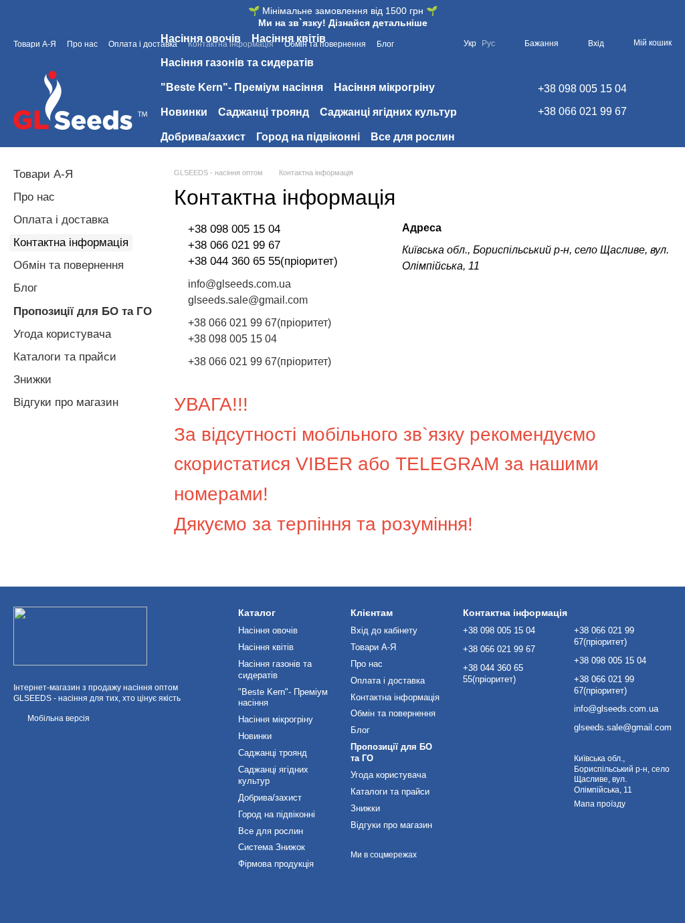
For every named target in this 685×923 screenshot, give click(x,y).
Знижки (32, 379)
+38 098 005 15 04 (582, 88)
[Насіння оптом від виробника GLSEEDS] (80, 635)
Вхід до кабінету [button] (384, 630)
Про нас (34, 197)
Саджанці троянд (263, 112)
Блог (25, 288)
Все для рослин (413, 136)
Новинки (184, 112)
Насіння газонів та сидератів (237, 62)
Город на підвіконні (308, 136)
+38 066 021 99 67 (582, 111)
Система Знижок (205, 161)
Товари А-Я (43, 174)
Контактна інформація (395, 697)
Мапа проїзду (599, 804)
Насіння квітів (289, 38)
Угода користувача (62, 334)
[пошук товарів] (491, 100)
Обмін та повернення (68, 265)
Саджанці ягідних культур (388, 112)
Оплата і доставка (60, 219)
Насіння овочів (201, 38)
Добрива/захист (203, 136)
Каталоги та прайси (64, 356)
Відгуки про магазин (65, 402)
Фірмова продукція (311, 161)
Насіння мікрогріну (384, 87)
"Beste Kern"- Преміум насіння (242, 87)
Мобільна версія (57, 718)
